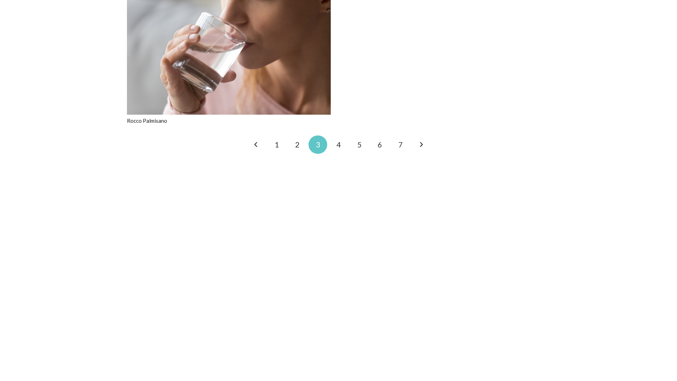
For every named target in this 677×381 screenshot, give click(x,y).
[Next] (421, 144)
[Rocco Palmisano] (229, 4)
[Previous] (256, 144)
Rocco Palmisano (147, 120)
